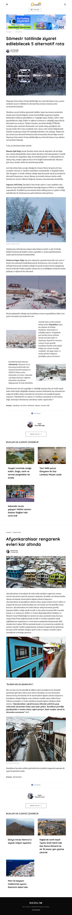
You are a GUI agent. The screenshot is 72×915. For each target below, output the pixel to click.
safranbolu (31, 405)
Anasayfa (9, 32)
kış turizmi (23, 405)
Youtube (36, 9)
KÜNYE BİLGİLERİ (36, 910)
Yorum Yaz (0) (35, 434)
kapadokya (16, 405)
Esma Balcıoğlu (14, 50)
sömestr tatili (45, 405)
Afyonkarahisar (17, 777)
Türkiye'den (18, 32)
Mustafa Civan (14, 550)
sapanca (37, 405)
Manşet (8, 532)
